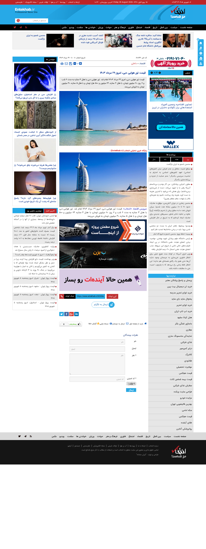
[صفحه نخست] (200, 42)
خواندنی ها (90, 27)
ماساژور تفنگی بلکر (183, 324)
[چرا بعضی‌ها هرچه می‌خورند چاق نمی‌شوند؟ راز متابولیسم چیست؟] (35, 150)
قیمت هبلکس (185, 373)
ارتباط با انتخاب (74, 2)
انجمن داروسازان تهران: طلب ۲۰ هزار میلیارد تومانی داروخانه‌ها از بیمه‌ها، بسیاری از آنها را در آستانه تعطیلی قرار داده (34, 219)
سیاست (173, 27)
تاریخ (155, 27)
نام (135, 341)
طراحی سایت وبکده (183, 392)
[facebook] (66, 314)
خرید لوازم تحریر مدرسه (181, 293)
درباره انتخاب (153, 445)
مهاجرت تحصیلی (184, 367)
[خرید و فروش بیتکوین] (170, 131)
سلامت (80, 27)
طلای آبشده (186, 423)
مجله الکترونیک (30, 2)
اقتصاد (147, 27)
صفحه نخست (186, 27)
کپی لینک (112, 296)
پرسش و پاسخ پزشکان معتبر (178, 280)
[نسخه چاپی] (62, 63)
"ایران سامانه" (141, 454)
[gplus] (71, 314)
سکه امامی (187, 410)
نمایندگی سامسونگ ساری (180, 336)
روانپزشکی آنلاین (184, 429)
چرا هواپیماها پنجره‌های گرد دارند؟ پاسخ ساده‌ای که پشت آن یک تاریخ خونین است (35, 199)
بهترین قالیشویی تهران (181, 404)
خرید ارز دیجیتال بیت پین (179, 286)
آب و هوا (54, 2)
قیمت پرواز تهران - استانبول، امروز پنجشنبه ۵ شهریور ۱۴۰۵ (34, 304)
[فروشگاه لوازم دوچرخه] (103, 255)
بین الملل (164, 27)
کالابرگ (188, 354)
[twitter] (15, 27)
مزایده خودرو (186, 398)
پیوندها (62, 2)
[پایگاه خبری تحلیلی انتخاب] (180, 14)
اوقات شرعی (43, 2)
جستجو (77, 445)
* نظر (134, 355)
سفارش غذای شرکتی (182, 385)
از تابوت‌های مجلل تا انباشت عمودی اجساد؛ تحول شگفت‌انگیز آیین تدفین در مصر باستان (35, 133)
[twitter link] (19, 436)
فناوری (131, 27)
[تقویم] (200, 58)
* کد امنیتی (131, 378)
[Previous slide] (160, 73)
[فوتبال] (200, 53)
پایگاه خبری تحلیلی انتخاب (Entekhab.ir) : (128, 150)
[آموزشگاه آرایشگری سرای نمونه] (103, 280)
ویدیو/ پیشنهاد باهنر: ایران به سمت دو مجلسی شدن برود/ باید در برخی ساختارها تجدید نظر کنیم (170, 227)
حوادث (109, 27)
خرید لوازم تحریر (184, 305)
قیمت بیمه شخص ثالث (181, 379)
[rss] (26, 27)
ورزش (100, 27)
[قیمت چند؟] (200, 48)
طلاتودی (188, 361)
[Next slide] (152, 73)
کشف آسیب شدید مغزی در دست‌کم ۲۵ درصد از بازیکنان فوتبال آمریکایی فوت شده (91, 39)
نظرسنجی (18, 2)
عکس (64, 27)
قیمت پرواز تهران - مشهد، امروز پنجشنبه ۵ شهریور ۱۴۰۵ (34, 288)
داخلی (134, 63)
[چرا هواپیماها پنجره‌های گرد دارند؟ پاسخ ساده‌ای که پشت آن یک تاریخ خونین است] (35, 183)
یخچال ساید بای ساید (181, 299)
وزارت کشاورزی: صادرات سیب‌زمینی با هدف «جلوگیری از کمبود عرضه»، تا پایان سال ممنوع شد (34, 248)
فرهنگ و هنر (120, 27)
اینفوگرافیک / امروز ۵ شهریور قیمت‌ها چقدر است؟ (35, 254)
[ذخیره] (70, 63)
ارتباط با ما (142, 445)
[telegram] (21, 27)
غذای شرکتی (186, 342)
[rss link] (31, 436)
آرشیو (69, 445)
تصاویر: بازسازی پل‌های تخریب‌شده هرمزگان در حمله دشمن (174, 106)
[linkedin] (76, 314)
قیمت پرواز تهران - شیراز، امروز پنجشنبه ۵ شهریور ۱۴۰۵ (34, 280)
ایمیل (134, 348)
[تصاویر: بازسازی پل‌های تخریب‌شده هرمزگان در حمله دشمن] (171, 90)
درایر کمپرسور (186, 348)
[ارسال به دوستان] (66, 63)
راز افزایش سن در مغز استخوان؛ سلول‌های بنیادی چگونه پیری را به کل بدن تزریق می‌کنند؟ (35, 96)
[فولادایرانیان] (103, 230)
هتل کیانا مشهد (184, 317)
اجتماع (139, 27)
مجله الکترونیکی (99, 445)
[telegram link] (25, 436)
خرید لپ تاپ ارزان (183, 311)
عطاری (189, 330)
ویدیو (71, 27)
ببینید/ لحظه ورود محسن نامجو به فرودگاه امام (172, 234)
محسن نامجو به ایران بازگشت (35, 37)
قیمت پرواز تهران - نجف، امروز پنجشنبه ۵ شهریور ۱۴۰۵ (34, 296)
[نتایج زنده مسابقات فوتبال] (200, 63)
